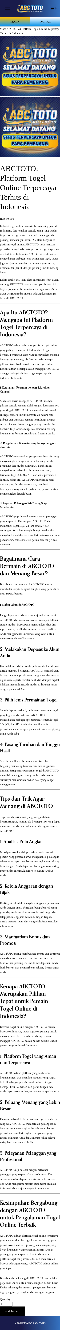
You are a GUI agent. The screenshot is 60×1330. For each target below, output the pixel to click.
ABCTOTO (6, 345)
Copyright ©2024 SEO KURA (30, 1323)
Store (3, 29)
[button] (12, 1311)
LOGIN (15, 22)
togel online (16, 226)
